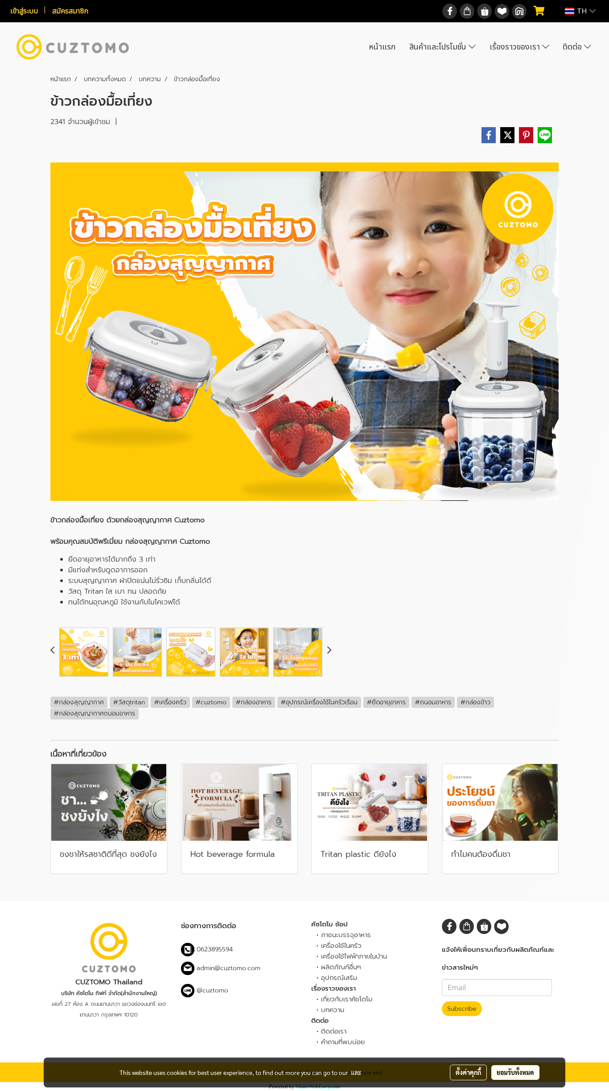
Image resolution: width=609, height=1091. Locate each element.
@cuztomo (211, 990)
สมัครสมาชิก (70, 11)
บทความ (332, 1010)
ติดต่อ (573, 47)
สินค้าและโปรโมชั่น (439, 47)
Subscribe (462, 1008)
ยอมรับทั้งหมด (515, 1072)
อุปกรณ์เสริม (339, 978)
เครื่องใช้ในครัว (341, 945)
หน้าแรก (382, 47)
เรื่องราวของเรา (516, 47)
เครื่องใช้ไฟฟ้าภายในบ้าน (354, 956)
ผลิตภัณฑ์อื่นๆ (341, 967)
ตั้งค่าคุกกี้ (468, 1072)
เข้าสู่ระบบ (24, 11)
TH (581, 11)
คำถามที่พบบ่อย (343, 1042)
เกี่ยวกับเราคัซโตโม (346, 999)
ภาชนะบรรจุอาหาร (346, 935)
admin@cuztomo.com (228, 968)
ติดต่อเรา (333, 1031)
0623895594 (215, 949)
